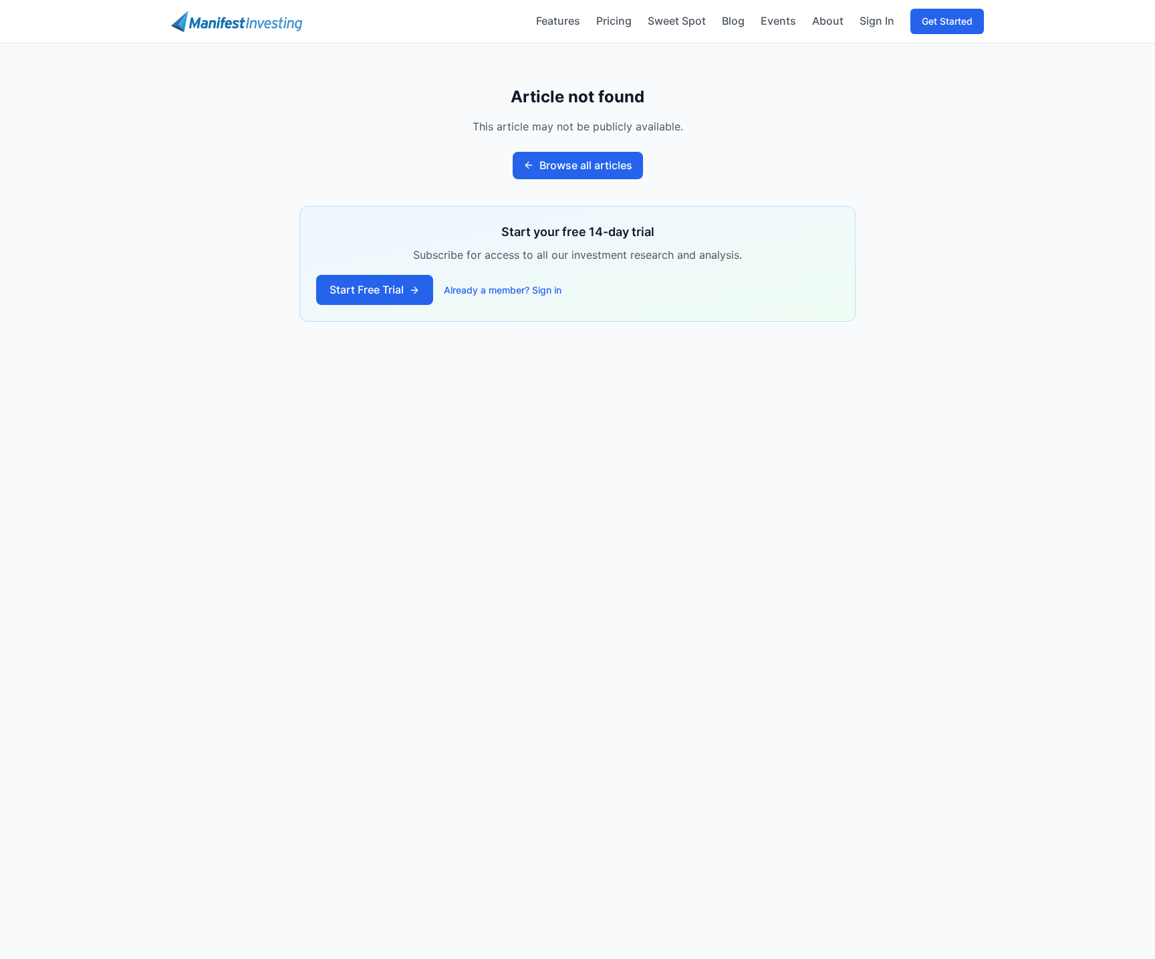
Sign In (877, 20)
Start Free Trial (367, 289)
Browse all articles (585, 165)
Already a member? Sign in (502, 290)
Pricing (614, 20)
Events (778, 20)
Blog (733, 20)
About (828, 20)
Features (558, 20)
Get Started (947, 21)
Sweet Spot (677, 20)
